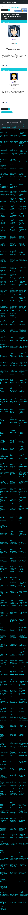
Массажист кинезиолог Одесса (14, 663)
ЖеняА (5, 69)
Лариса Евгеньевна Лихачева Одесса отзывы (23, 347)
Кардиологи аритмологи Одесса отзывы (14, 586)
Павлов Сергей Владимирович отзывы (3, 256)
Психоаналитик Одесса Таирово (22, 538)
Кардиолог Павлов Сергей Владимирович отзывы (4, 587)
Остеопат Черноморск (2, 177)
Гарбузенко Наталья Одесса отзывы (13, 336)
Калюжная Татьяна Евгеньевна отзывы (4, 291)
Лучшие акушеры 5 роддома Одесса (4, 149)
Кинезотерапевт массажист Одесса (14, 649)
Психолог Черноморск (22, 569)
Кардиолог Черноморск (12, 596)
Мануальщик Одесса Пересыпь (4, 691)
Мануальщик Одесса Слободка (13, 691)
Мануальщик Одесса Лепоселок (23, 694)
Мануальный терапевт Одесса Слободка (23, 707)
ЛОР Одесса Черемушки (2, 798)
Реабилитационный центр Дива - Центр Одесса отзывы (14, 191)
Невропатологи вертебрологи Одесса (3, 505)
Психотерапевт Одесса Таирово (13, 576)
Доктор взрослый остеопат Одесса (23, 162)
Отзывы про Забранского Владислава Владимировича (3, 272)
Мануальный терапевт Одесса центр (23, 702)
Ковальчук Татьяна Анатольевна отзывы (14, 473)
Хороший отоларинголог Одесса (13, 790)
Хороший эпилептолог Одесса (22, 517)
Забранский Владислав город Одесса (3, 286)
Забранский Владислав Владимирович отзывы (13, 286)
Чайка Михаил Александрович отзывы (3, 870)
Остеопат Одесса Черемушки (23, 177)
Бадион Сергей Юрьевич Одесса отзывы (3, 909)
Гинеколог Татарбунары (22, 420)
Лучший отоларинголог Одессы (3, 794)
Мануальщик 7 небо (14, 698)
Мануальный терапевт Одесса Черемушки (23, 761)
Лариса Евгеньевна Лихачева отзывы (4, 347)
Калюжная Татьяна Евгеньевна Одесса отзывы (23, 286)
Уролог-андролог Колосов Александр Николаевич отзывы (4, 839)
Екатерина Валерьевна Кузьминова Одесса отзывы (14, 443)
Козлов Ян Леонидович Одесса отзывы (3, 891)
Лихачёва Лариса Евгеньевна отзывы (23, 251)
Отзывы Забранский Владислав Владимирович (13, 266)
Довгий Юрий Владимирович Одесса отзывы (13, 312)
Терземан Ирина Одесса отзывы (3, 295)
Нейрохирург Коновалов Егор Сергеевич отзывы (4, 883)
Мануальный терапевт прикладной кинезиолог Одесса (14, 631)
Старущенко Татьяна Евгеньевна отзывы (2, 331)
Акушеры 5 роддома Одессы (13, 149)
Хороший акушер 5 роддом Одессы (4, 154)
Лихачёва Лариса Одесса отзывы (4, 251)
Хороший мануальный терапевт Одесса (4, 757)
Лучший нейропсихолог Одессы (3, 548)
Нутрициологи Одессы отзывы (3, 459)
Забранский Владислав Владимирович (3, 266)
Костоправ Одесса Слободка (23, 670)
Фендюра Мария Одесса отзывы (23, 301)
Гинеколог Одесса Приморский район (4, 395)
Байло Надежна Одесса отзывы (3, 320)
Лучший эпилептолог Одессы (12, 522)
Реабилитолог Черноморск (13, 174)
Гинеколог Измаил (4, 411)
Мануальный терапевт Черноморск (3, 743)
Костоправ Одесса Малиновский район (14, 671)
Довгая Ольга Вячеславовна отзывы (13, 237)
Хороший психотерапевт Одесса (13, 573)
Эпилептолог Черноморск (3, 517)
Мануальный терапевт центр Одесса (13, 702)
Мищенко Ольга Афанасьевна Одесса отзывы (22, 367)
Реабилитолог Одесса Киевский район (13, 170)
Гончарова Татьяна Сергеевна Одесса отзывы (4, 900)
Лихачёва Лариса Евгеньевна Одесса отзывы (14, 251)
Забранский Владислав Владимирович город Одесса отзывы (22, 280)
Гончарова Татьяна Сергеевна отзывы (23, 895)
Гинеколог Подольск (2, 423)
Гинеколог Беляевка (21, 433)
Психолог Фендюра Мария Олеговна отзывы (23, 530)
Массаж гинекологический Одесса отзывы (23, 362)
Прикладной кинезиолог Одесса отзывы (4, 630)
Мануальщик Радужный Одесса (4, 702)
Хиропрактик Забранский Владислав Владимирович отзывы (13, 225)
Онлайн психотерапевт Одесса (13, 557)
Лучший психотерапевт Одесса (22, 573)
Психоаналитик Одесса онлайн (22, 561)
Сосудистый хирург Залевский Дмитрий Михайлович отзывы (14, 860)
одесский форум (20, 126)
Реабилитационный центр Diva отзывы (23, 190)
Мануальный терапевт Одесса (23, 751)
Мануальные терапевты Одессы (4, 751)
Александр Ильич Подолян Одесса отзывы (4, 137)
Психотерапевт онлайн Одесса (22, 556)
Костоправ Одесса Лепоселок (4, 678)
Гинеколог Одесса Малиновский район (13, 391)
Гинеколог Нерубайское (22, 391)
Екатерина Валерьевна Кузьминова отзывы (2, 443)
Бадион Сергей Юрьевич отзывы (23, 903)
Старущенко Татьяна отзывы (13, 325)
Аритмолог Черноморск (22, 596)
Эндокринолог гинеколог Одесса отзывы (4, 371)
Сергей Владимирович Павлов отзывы (13, 581)
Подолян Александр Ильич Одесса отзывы (23, 142)
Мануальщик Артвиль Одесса (22, 698)
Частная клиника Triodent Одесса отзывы (13, 821)
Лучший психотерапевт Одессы (3, 577)
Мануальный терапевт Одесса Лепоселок (23, 713)
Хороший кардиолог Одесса (4, 613)
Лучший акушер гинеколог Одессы (23, 146)
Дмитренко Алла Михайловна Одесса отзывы (3, 879)
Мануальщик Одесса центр (13, 685)
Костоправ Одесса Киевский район (4, 760)
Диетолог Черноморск (22, 470)
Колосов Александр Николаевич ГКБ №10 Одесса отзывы (4, 849)
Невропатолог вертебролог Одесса (13, 509)
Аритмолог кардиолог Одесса (23, 586)
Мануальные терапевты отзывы (14, 742)
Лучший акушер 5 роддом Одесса (13, 154)
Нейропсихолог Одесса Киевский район (3, 552)
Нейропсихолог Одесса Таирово (13, 552)
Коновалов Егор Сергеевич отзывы (23, 882)
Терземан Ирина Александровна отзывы (23, 291)
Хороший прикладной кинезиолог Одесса (14, 641)
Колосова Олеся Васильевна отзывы (13, 352)
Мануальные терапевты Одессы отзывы (23, 743)
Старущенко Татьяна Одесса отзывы (22, 326)
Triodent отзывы (22, 825)
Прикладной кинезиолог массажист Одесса (23, 636)
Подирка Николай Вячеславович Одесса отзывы (4, 312)
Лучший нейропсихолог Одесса (22, 552)
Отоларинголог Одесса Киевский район (13, 794)
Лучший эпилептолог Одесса (22, 522)
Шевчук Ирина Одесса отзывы (13, 477)
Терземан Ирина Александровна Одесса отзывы (23, 307)
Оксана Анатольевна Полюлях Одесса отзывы (22, 131)
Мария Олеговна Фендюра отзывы (4, 529)
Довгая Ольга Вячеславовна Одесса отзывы (3, 237)
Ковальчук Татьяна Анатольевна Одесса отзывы (23, 473)
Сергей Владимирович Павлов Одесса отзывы (22, 581)
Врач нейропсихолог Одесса (13, 548)
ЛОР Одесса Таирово (21, 794)
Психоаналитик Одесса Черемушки (4, 543)
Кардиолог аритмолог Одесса (14, 592)
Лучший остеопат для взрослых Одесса (13, 187)
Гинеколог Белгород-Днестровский (22, 412)
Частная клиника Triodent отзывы (3, 825)
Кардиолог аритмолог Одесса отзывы (4, 592)
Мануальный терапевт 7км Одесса (13, 722)
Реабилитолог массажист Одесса (14, 735)
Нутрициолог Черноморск (12, 470)
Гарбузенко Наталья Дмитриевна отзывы (22, 336)
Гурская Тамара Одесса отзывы (13, 774)
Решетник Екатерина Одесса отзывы (4, 449)
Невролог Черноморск (22, 513)
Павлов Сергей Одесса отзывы (13, 255)
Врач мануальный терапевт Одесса (23, 747)
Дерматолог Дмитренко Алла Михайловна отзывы (3, 874)
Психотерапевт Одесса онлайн (3, 556)
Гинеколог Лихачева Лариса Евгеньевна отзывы (13, 357)
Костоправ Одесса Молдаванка (14, 678)
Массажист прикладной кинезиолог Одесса (23, 630)
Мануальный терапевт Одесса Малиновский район (4, 707)
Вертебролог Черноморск (3, 513)
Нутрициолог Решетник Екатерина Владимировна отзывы (22, 444)
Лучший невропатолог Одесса (22, 488)
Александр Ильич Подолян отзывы (13, 130)
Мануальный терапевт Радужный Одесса (23, 717)
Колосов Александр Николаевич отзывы (23, 839)
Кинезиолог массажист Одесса (14, 659)
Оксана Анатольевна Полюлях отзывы (3, 131)
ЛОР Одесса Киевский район (22, 805)
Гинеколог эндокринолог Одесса (22, 376)
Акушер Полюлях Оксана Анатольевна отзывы (23, 137)
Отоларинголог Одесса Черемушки (4, 786)
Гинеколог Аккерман (12, 412)
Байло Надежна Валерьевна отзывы (13, 321)
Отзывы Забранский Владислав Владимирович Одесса (13, 273)
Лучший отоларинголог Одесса (22, 790)
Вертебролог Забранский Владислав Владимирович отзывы (22, 197)
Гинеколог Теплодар (2, 391)
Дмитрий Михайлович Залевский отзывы (4, 854)
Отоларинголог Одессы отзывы (22, 786)
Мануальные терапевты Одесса (14, 756)
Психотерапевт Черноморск (13, 569)
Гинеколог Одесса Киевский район (23, 436)
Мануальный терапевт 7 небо (3, 717)
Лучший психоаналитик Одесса (22, 534)
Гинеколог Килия (13, 422)
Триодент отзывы (23, 817)
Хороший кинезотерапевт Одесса (13, 655)
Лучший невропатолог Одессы (3, 488)
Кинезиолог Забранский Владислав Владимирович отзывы (3, 211)
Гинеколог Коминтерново (22, 416)
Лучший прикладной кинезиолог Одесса (14, 625)
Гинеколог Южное (13, 432)
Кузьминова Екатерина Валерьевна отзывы (12, 302)
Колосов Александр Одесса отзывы (14, 838)
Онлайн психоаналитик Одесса (3, 561)
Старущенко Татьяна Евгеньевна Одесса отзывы (14, 331)
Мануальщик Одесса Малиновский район (22, 686)
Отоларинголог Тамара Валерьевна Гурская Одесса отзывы (3, 776)
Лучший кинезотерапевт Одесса (23, 645)
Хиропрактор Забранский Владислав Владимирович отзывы (3, 225)
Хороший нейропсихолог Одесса (22, 543)
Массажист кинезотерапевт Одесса (3, 645)
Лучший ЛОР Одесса (12, 805)
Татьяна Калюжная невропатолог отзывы (23, 482)
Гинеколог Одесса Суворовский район (23, 395)
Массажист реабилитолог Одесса (13, 163)
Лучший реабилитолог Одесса (3, 735)
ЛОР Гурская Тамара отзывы (13, 808)
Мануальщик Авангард (22, 691)
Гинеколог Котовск (23, 425)
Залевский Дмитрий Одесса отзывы (23, 859)
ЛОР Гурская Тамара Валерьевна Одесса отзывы (4, 809)
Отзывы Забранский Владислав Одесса (23, 266)
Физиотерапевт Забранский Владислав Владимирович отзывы (22, 211)
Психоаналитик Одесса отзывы (3, 538)
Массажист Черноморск (22, 174)
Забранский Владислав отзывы (23, 260)
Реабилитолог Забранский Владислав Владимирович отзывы (3, 218)
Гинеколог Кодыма (14, 425)
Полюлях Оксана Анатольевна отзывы (22, 155)
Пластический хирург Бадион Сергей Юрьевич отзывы (3, 904)
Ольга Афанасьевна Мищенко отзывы (23, 341)
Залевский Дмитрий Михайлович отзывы (4, 865)
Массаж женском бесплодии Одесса (4, 361)
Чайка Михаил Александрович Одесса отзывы (13, 870)
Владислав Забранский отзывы (21, 619)
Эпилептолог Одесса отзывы (13, 495)
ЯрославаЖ (6, 21)
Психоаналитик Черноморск (3, 569)
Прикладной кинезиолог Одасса (4, 640)
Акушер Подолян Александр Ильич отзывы (13, 137)
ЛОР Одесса (2, 801)
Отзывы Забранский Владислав (21, 272)
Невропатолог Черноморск (13, 513)
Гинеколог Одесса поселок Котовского (23, 383)
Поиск (17, 7)
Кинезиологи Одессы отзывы (3, 659)
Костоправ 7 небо (13, 681)
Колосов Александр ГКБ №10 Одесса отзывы (23, 844)
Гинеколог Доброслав (12, 416)
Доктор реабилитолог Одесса (3, 726)
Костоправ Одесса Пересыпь (14, 675)
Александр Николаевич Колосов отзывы (3, 833)
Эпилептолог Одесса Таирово (3, 521)
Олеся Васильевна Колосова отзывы (14, 341)
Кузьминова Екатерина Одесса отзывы (4, 302)
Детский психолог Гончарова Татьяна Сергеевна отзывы (4, 895)
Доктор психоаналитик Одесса (13, 539)
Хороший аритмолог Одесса (14, 603)
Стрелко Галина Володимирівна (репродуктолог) (22, 330)
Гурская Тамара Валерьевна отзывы (22, 775)
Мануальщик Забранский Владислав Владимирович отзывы (13, 232)
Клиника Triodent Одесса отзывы (13, 825)
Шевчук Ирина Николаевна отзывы (22, 478)
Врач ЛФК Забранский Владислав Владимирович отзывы (13, 211)
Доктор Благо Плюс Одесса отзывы (23, 311)
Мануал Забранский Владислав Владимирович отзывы (3, 232)
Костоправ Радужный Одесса (23, 678)
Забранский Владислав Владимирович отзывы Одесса (3, 261)
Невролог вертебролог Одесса (3, 509)
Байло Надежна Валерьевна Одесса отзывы (4, 326)
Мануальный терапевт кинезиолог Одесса (4, 663)
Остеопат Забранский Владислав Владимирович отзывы (3, 164)
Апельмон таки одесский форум (9, 127)
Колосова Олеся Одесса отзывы (3, 351)
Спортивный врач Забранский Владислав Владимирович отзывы (14, 218)
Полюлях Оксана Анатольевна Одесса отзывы (13, 159)
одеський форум (13, 126)
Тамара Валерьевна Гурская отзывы (13, 769)
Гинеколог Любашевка (12, 429)
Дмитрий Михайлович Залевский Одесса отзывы (23, 854)
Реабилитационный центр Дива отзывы (4, 190)
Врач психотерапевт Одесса (3, 573)
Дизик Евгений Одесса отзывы (13, 829)
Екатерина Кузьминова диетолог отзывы (4, 455)
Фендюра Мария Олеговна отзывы (4, 307)
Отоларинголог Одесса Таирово (22, 781)
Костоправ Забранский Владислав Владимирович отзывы (22, 218)
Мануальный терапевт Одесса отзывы (13, 748)
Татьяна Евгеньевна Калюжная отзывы (4, 482)
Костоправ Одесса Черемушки (23, 756)
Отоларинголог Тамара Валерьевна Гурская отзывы (3, 770)
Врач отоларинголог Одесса (3, 790)
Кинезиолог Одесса (23, 662)
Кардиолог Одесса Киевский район (4, 616)
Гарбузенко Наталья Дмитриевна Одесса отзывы (3, 342)
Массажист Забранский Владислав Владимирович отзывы (22, 244)
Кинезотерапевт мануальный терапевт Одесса (23, 641)
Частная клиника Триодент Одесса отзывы (13, 814)
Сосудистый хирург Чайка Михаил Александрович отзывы (4, 860)
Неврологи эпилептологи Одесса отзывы (22, 496)
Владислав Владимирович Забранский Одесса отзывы (14, 619)
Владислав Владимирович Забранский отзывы (3, 625)
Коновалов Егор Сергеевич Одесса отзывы (4, 887)
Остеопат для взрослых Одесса (23, 180)
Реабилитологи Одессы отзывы (13, 726)
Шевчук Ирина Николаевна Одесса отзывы (3, 478)
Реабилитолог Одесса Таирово (22, 169)
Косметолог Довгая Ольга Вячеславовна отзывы (23, 231)
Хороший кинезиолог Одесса (14, 667)
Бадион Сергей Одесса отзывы (13, 903)
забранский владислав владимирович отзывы (22, 238)
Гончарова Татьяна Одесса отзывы (14, 895)
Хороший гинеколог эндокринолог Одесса (23, 371)
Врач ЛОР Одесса (23, 801)
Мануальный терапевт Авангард (14, 717)
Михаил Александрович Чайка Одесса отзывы (13, 854)
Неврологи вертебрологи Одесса (22, 505)
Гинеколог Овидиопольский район (13, 387)
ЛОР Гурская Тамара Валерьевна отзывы (22, 809)
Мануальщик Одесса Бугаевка (3, 694)
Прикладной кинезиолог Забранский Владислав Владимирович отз (23, 204)
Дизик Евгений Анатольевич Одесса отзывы (3, 829)
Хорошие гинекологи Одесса (23, 399)
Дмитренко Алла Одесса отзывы (13, 873)
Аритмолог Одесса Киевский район (4, 606)
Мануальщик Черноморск (22, 739)
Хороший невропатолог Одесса (13, 488)
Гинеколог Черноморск (2, 433)
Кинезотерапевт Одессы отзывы (13, 645)
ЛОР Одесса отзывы (21, 798)
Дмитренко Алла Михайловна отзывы (22, 873)
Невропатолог (3, 579)
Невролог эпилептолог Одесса (3, 500)
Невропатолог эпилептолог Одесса (14, 500)
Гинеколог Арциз (13, 419)
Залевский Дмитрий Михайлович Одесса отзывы (14, 865)
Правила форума (12, 7)
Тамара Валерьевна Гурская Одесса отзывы (22, 770)
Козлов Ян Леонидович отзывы (22, 891)
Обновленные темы (7, 6)
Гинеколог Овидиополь (22, 408)
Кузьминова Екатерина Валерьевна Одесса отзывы (14, 317)
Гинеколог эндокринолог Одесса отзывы (13, 376)
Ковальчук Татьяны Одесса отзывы (4, 473)
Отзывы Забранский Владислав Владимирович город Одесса (3, 280)
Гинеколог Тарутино (2, 420)
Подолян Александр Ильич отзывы (14, 142)
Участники (23, 6)
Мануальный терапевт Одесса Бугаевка (4, 713)
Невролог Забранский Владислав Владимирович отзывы (13, 197)
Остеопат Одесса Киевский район (4, 187)
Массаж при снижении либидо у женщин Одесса (23, 356)
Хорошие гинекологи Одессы (4, 408)
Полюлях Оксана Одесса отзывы (3, 158)
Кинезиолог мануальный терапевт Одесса (23, 655)
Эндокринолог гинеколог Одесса (13, 371)
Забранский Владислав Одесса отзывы (14, 296)
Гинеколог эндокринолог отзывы (3, 376)
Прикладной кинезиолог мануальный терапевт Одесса (23, 625)
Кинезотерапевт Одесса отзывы (3, 649)
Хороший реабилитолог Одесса (22, 731)
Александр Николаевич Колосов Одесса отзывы (13, 833)
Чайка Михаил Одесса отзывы (22, 865)
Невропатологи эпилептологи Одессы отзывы (3, 496)
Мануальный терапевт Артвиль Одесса (4, 722)
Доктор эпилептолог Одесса (22, 500)
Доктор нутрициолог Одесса (12, 460)
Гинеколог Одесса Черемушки (13, 439)
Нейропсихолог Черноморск (22, 547)
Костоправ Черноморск (12, 739)
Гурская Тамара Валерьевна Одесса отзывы (4, 782)
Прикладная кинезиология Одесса (3, 636)
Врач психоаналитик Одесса (13, 534)
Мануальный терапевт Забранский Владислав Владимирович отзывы (3, 245)
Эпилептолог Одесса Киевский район (3, 526)
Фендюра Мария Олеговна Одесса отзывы (13, 307)
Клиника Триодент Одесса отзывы (14, 817)
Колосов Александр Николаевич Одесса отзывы (4, 844)
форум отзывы (14, 124)
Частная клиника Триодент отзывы (4, 817)
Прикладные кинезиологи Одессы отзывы (13, 636)
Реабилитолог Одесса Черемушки (4, 174)
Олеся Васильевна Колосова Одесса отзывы (14, 347)
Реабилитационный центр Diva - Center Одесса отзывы (4, 196)
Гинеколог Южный (23, 429)
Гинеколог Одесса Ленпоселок (4, 383)
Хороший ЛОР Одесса (13, 801)
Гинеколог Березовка (2, 416)
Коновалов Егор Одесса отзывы (13, 882)
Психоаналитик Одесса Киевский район (13, 543)
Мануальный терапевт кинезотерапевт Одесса (23, 650)
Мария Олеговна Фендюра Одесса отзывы (13, 530)
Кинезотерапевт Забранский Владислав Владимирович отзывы (13, 204)
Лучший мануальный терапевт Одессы (13, 752)
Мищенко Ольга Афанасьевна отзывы (3, 367)
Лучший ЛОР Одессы (3, 805)
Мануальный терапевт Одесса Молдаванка (13, 713)
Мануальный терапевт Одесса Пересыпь (13, 707)
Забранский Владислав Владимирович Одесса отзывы (3, 317)
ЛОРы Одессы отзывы (13, 798)
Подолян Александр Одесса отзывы (4, 142)
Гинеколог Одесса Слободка (13, 383)
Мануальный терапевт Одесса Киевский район (4, 766)
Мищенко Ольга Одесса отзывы (13, 366)
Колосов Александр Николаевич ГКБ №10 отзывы (14, 844)
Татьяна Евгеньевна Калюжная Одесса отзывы (13, 483)
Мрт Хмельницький (4, 618)
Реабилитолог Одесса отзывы (3, 169)
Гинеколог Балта (3, 429)
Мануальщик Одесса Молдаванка (12, 695)
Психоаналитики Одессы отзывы (3, 534)
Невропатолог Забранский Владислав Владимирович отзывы (3, 204)
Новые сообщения (16, 6)
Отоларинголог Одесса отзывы (13, 781)
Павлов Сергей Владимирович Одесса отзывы (22, 256)
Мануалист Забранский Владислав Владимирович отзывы (22, 225)
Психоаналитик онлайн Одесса (13, 561)
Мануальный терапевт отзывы (4, 747)
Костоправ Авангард (21, 675)
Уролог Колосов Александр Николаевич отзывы (22, 833)
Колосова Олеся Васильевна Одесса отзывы (23, 352)
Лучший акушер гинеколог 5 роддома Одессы (23, 150)
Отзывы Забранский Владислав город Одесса (13, 279)
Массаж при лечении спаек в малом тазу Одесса (14, 362)
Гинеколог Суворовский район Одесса (4, 387)
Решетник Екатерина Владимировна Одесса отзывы (22, 450)
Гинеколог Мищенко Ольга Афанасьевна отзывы (3, 357)
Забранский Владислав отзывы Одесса (14, 260)
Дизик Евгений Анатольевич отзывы (22, 829)
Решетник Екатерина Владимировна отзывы (13, 450)
